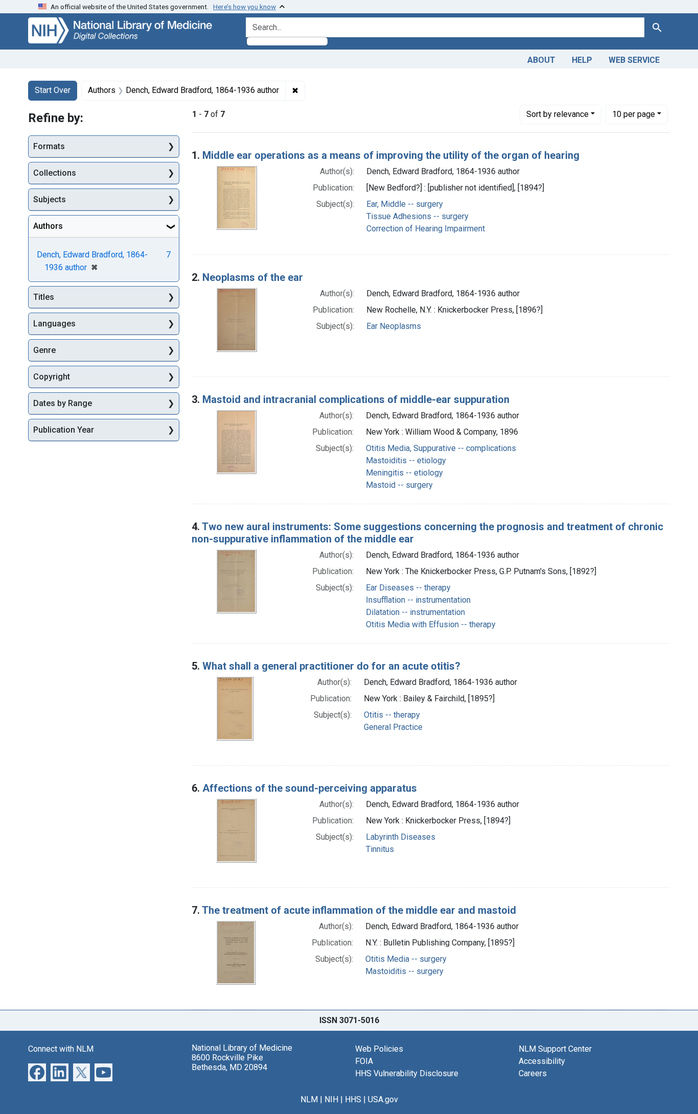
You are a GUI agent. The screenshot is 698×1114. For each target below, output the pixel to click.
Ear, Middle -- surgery (404, 204)
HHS (353, 1099)
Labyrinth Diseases (400, 837)
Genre (44, 350)
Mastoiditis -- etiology (406, 460)
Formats (49, 146)
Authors (48, 226)
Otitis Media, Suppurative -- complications (441, 448)
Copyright (51, 377)
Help (582, 60)
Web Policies (379, 1049)
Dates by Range (62, 403)
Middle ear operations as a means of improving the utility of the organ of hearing (390, 155)
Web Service (634, 60)
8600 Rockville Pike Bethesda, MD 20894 (229, 1062)
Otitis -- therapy (392, 715)
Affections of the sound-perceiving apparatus (309, 788)
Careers (533, 1073)
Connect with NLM (61, 1049)
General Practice (393, 727)
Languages (54, 323)
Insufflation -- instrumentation (418, 600)
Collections (54, 173)
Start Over (53, 90)
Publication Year (63, 430)
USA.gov (383, 1099)
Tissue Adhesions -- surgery (417, 216)
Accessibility (542, 1061)
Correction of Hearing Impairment (425, 228)
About (541, 60)
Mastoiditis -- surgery (404, 971)
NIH (331, 1099)
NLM (309, 1099)
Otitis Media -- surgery (406, 959)
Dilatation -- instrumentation (415, 612)
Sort (557, 114)
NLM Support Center (555, 1049)
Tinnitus (380, 849)
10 (633, 114)
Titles (43, 297)
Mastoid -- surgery (399, 485)
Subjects (49, 199)
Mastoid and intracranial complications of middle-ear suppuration (355, 399)
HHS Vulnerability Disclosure (406, 1073)
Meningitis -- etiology (404, 473)
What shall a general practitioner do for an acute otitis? (331, 666)
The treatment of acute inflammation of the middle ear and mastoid (359, 910)
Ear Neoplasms (393, 326)
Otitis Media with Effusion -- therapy (431, 624)
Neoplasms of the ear (252, 277)
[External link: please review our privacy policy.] (37, 1071)
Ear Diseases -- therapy (408, 587)
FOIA (364, 1061)
